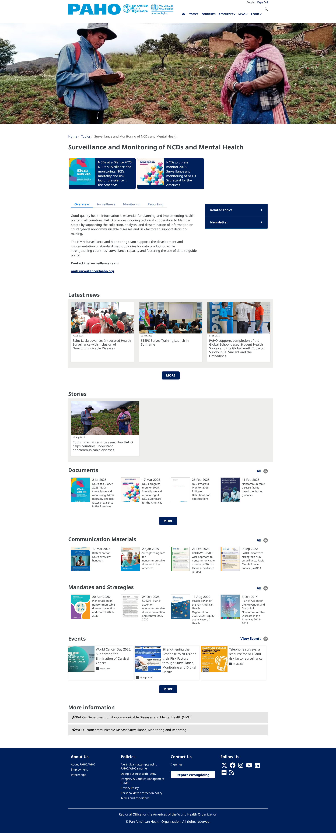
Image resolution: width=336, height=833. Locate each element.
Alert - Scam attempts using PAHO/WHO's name (139, 766)
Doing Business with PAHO (138, 774)
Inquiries (176, 764)
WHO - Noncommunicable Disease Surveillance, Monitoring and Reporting (131, 730)
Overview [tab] (81, 204)
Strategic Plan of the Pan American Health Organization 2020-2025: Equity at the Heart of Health (203, 612)
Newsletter (219, 222)
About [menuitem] (255, 14)
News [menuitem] (242, 14)
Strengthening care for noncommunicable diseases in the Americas (153, 560)
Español (262, 2)
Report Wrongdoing (193, 774)
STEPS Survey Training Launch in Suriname (165, 342)
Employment (79, 769)
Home (72, 136)
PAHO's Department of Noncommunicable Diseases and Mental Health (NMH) (133, 717)
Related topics (221, 210)
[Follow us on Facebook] (232, 766)
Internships (78, 775)
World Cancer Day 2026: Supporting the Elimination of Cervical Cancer (113, 656)
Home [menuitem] (183, 15)
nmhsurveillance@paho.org (92, 271)
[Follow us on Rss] (231, 774)
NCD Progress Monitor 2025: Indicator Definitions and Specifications (201, 491)
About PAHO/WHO (83, 764)
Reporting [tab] (155, 204)
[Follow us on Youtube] (249, 766)
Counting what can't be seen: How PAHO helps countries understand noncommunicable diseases (103, 446)
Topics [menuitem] (193, 14)
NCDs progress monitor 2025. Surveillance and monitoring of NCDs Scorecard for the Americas (181, 173)
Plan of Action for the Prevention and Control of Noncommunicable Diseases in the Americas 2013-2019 (253, 612)
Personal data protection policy (141, 793)
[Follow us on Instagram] (240, 766)
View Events (250, 638)
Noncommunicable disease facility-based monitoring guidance (253, 489)
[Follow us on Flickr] (224, 774)
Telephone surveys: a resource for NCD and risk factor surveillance (245, 653)
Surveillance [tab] (105, 204)
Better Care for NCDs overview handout (101, 556)
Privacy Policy (130, 788)
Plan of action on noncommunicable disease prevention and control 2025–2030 (103, 608)
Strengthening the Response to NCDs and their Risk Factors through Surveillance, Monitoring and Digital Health (179, 660)
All (259, 471)
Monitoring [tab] (131, 204)
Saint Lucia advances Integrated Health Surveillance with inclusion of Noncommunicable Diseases (102, 344)
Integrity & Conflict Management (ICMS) (142, 781)
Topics (85, 136)
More (170, 375)
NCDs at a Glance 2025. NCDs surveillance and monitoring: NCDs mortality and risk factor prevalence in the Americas (115, 173)
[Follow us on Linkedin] (257, 766)
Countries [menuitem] (209, 14)
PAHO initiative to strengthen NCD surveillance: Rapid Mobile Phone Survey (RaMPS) (253, 560)
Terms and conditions (135, 798)
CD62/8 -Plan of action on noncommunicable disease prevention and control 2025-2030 (153, 610)
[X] (224, 766)
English (251, 2)
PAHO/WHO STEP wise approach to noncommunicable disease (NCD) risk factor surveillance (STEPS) (203, 562)
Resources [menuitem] (226, 14)
